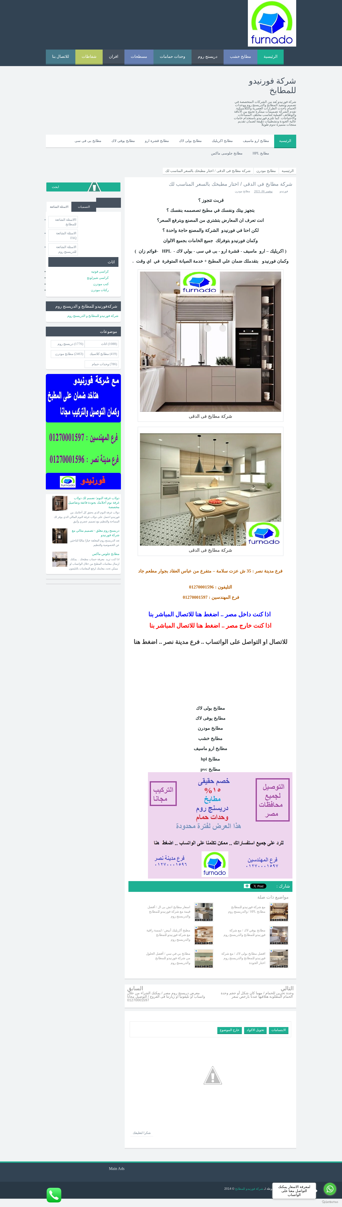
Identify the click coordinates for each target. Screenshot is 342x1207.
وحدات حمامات (172, 56)
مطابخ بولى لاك (190, 141)
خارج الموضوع (229, 1030)
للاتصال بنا (60, 56)
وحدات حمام (100, 364)
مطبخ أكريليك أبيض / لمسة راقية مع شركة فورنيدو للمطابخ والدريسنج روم (168, 934)
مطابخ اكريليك (222, 141)
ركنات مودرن (100, 290)
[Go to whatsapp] (330, 1189)
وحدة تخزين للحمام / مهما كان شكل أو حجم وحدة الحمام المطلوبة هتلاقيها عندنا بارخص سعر (257, 994)
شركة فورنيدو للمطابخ (248, 1188)
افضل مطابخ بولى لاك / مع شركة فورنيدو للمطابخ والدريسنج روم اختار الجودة (243, 958)
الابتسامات (278, 1030)
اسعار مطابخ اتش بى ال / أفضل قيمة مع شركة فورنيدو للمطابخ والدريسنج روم (168, 911)
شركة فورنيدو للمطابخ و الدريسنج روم (92, 316)
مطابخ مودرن (242, 191)
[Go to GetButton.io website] (330, 1201)
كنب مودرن (101, 284)
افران (113, 56)
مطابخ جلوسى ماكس (227, 153)
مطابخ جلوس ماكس (105, 554)
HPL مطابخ (261, 153)
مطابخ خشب (240, 56)
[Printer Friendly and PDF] (135, 887)
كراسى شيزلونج (98, 278)
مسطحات (139, 56)
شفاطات (89, 56)
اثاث (104, 344)
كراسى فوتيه (100, 271)
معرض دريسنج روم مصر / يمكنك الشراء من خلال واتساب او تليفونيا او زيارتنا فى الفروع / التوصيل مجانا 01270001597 (166, 996)
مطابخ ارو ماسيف (256, 141)
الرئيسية (270, 56)
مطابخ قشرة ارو (157, 141)
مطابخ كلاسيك (99, 354)
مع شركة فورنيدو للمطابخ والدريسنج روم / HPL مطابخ (246, 909)
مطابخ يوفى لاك (123, 141)
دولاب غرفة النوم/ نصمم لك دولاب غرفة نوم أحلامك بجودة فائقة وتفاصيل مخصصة (93, 502)
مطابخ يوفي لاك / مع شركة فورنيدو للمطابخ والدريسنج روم (244, 932)
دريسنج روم (207, 56)
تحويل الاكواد (255, 1030)
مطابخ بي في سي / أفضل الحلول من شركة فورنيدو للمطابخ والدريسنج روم (168, 958)
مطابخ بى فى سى (88, 141)
